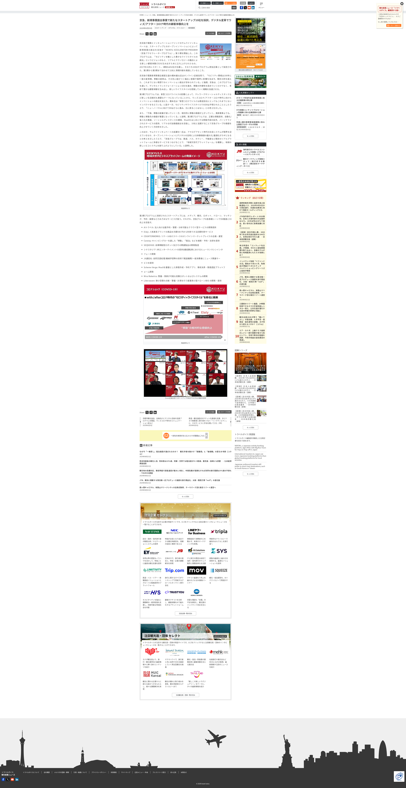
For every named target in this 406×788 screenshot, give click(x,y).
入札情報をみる (205, 3)
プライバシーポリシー (98, 772)
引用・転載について (80, 772)
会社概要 (47, 772)
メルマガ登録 (231, 3)
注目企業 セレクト (156, 515)
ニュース (148, 15)
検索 (234, 7)
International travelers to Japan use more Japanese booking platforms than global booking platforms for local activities (250, 457)
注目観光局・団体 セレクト (162, 636)
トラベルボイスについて (31, 772)
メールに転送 (210, 33)
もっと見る (185, 496)
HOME (142, 15)
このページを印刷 (225, 33)
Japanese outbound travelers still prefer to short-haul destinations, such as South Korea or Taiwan (250, 466)
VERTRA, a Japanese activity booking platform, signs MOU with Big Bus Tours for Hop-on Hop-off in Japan (250, 447)
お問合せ (184, 772)
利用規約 (114, 772)
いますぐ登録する (394, 25)
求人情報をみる (217, 3)
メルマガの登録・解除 (61, 772)
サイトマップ (125, 772)
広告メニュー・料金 (141, 772)
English (251, 3)
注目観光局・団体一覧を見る (185, 695)
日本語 (243, 3)
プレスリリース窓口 (159, 772)
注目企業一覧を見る (185, 613)
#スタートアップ (160, 28)
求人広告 (173, 772)
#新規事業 (191, 28)
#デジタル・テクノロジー (177, 28)
